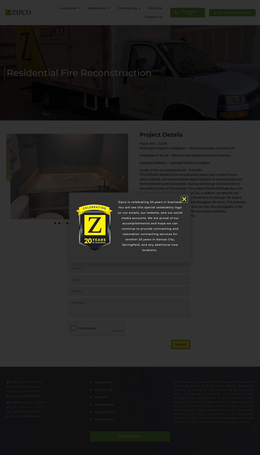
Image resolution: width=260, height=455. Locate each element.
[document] (130, 227)
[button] (184, 199)
